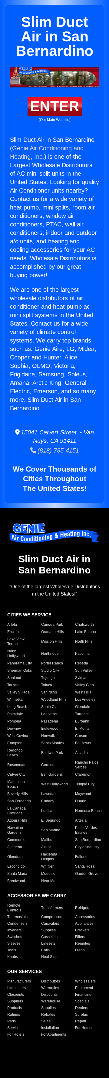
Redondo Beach (15, 752)
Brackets (82, 930)
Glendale (82, 707)
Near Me (48, 881)
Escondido (16, 866)
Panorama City (19, 663)
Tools (11, 950)
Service (13, 1028)
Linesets (48, 943)
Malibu (46, 840)
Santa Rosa (84, 866)
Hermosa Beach (88, 811)
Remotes (82, 943)
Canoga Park (52, 624)
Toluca (46, 685)
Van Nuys (49, 692)
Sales (46, 1021)
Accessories (85, 917)
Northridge (50, 653)
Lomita (46, 811)
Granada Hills (52, 632)
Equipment (84, 988)
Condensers (17, 923)
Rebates (48, 1014)
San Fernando (19, 801)
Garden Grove (86, 874)
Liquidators (16, 988)
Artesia (81, 820)
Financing (83, 994)
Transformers (52, 908)
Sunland (14, 678)
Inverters (14, 930)
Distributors (50, 981)
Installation (50, 1028)
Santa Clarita (52, 707)
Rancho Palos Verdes (86, 764)
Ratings (13, 1014)
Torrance (82, 714)
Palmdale (15, 714)
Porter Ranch (52, 663)
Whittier (47, 866)
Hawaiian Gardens (15, 830)
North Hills (83, 641)
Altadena (14, 847)
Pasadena (49, 721)
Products (14, 1008)
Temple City (84, 784)
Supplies (48, 930)
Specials (82, 1001)
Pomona (14, 721)
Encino (13, 632)
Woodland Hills (53, 699)
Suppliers (15, 1001)
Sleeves (14, 943)
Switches (14, 937)
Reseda (81, 663)
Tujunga (48, 678)
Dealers (81, 1008)
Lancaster (49, 714)
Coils (45, 950)
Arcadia (81, 753)
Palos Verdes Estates (86, 830)
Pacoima (82, 653)
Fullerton (82, 857)
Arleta (12, 624)
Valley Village (18, 692)
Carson (81, 736)
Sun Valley (84, 670)
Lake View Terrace (16, 641)
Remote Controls (14, 907)
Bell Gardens (52, 774)
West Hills (83, 692)
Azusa (46, 847)
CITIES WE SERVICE (29, 614)
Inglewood (49, 728)
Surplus (81, 1014)
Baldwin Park (52, 753)
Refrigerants (85, 908)
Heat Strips (50, 957)
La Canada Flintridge (16, 810)
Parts (11, 1021)
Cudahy (47, 801)
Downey (14, 728)
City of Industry (87, 847)
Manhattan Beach (16, 784)
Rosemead (16, 765)
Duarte (80, 801)
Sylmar (81, 678)
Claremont (83, 774)
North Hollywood (16, 653)
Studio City (50, 670)
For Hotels (15, 1034)
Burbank (82, 721)
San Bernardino (88, 840)
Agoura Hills (17, 820)
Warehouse (50, 1001)
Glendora (15, 857)
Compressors (52, 917)
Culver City (16, 774)
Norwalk (48, 736)
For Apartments (53, 1034)
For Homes (84, 1028)
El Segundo (51, 820)
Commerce (16, 840)
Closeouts (15, 994)
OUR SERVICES (24, 971)
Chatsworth (84, 624)
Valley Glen (84, 685)
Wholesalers (85, 981)
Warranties (50, 988)
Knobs (12, 957)
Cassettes (49, 937)
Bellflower (83, 743)
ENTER (54, 106)
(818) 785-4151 (57, 450)
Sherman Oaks (19, 670)
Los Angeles (85, 699)
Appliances (84, 923)
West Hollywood (54, 784)
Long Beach (17, 707)
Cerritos (47, 765)
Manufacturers (19, 981)
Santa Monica (52, 743)
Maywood (83, 794)
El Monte (82, 728)
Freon (80, 950)
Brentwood (16, 881)
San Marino (50, 830)
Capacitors (50, 923)
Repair (80, 1021)
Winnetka (15, 699)
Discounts (49, 994)
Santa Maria (17, 874)
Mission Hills (51, 641)
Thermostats (17, 917)
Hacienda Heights (49, 856)
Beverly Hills (17, 794)
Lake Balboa (85, 632)
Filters (80, 937)
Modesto (48, 874)
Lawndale (49, 794)
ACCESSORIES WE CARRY (36, 895)
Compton (14, 743)
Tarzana (14, 685)
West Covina (17, 736)
